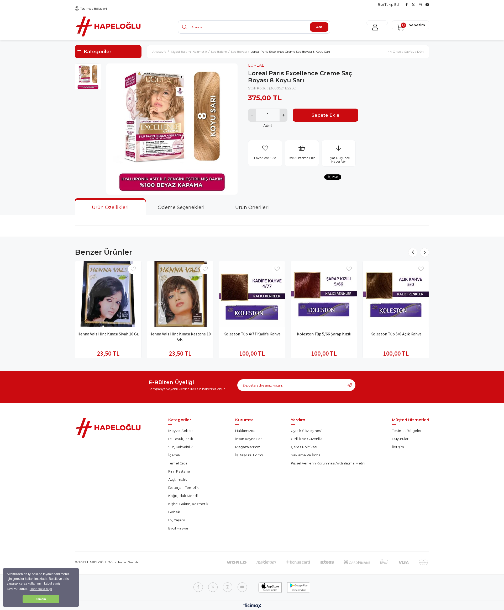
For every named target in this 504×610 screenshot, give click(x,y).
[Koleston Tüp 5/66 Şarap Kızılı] (324, 294)
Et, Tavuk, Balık (180, 439)
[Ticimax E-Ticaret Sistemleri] (252, 606)
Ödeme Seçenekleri (181, 207)
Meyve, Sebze (180, 431)
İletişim (398, 447)
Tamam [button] (41, 599)
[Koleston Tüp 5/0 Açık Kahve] (396, 294)
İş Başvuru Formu (249, 455)
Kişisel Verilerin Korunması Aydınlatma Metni (328, 463)
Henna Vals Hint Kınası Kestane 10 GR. (180, 336)
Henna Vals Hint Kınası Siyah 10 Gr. (108, 333)
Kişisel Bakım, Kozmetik (188, 504)
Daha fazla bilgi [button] (41, 589)
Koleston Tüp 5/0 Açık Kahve (396, 333)
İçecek (174, 455)
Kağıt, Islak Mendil (183, 496)
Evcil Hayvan (178, 528)
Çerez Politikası (304, 447)
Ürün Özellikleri (110, 207)
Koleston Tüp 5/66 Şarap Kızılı (324, 333)
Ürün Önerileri (252, 207)
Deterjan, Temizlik (183, 487)
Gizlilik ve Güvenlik (306, 439)
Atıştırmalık (177, 479)
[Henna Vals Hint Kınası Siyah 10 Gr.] (108, 294)
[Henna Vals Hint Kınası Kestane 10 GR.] (180, 294)
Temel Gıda (177, 463)
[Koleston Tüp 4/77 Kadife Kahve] (252, 294)
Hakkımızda (245, 431)
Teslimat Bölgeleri (93, 8)
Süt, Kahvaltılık (180, 447)
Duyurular (400, 439)
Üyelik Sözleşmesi (306, 431)
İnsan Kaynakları (248, 439)
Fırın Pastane (179, 471)
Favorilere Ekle (133, 269)
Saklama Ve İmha (306, 455)
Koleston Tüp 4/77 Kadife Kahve (252, 333)
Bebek (174, 512)
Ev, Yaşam (176, 520)
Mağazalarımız (247, 447)
